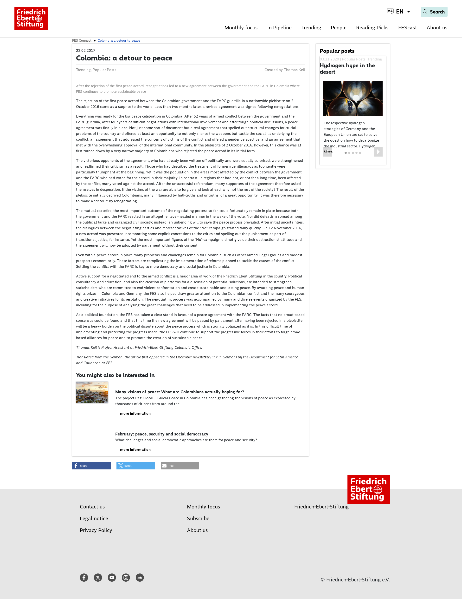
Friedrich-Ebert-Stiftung (321, 506)
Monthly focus (241, 27)
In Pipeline (279, 27)
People (338, 27)
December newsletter (193, 357)
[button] (327, 152)
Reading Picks (372, 27)
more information (135, 413)
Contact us (92, 506)
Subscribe (198, 518)
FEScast (407, 27)
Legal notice (94, 518)
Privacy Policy (96, 530)
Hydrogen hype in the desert (347, 68)
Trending (311, 27)
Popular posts (337, 50)
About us (437, 27)
